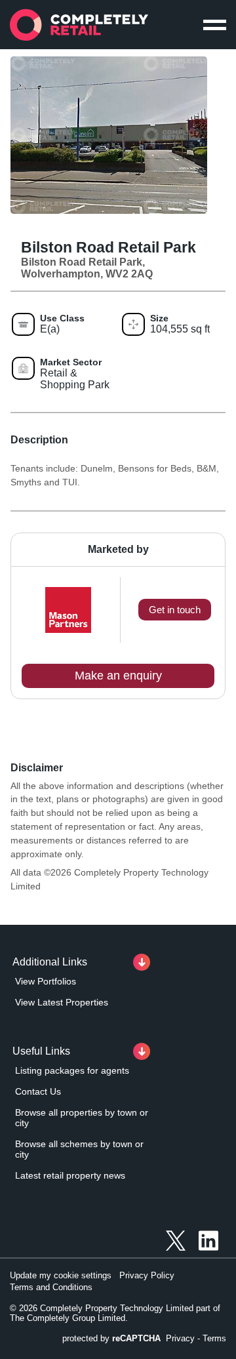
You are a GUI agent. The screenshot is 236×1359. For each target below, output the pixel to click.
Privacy (180, 1338)
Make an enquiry (118, 675)
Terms (214, 1338)
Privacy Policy (146, 1275)
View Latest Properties (61, 1002)
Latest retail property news (70, 1175)
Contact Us (38, 1091)
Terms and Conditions (51, 1287)
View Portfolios (45, 981)
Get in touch (175, 609)
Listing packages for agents (72, 1070)
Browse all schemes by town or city (79, 1149)
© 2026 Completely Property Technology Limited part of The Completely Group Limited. (115, 1313)
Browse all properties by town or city (81, 1117)
